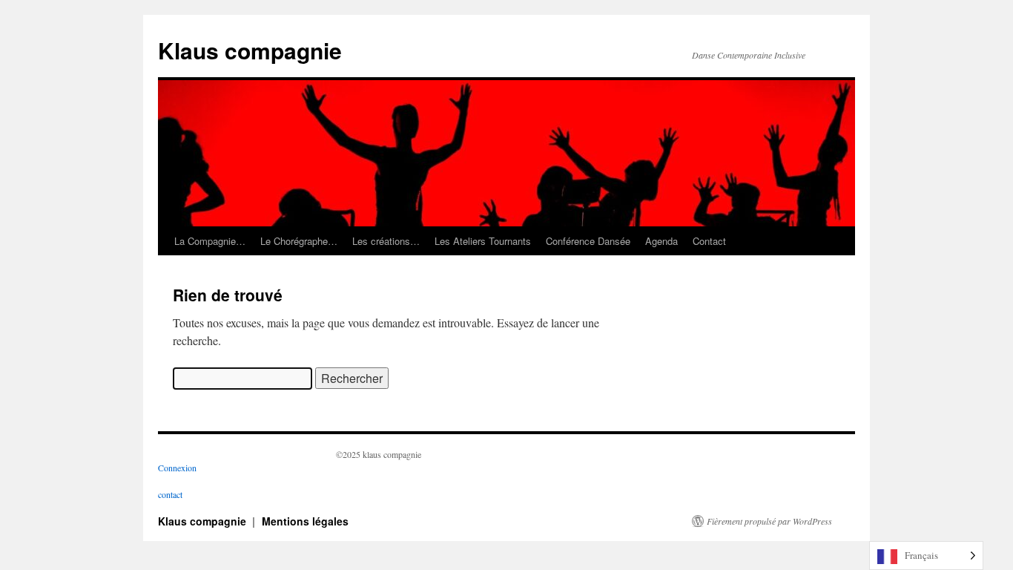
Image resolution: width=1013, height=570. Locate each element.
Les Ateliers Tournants (483, 241)
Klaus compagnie (250, 50)
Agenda (661, 241)
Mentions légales (305, 521)
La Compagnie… (209, 241)
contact (170, 494)
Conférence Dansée (588, 241)
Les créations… (386, 241)
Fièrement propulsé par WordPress (769, 521)
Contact (709, 241)
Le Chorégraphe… (298, 241)
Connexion (177, 468)
